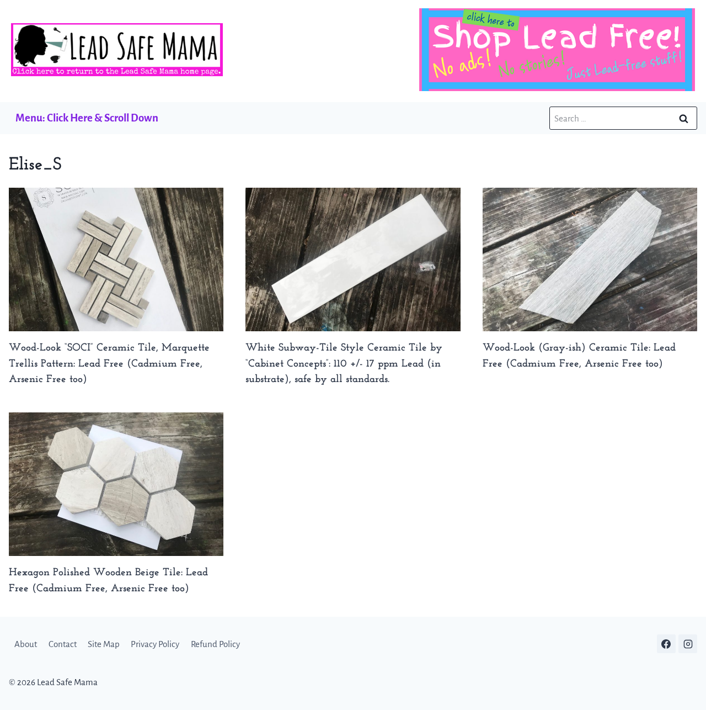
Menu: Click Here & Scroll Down (86, 118)
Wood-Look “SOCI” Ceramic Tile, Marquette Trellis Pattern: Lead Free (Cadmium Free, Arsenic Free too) (109, 364)
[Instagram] (687, 643)
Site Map (104, 644)
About (25, 644)
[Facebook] (666, 643)
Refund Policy (215, 644)
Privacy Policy (155, 644)
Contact (63, 644)
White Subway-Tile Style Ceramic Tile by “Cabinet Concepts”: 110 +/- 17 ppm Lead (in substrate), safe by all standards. (343, 364)
